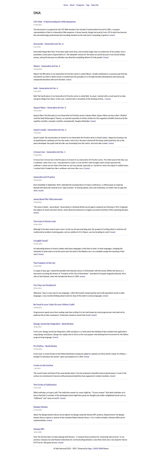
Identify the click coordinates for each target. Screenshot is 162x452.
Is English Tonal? (41, 241)
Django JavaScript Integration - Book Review (54, 324)
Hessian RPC (39, 429)
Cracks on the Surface (43, 365)
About (72, 5)
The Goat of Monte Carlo (45, 221)
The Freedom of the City (44, 263)
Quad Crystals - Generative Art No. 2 (50, 130)
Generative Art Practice (44, 177)
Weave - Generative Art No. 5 (47, 66)
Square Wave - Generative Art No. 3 (50, 108)
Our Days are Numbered (45, 285)
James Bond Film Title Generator (48, 199)
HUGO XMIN (98, 449)
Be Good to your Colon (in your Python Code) (54, 305)
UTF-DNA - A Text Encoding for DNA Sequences (55, 22)
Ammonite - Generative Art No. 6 (48, 44)
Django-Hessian (41, 407)
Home (66, 5)
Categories (80, 5)
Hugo (90, 449)
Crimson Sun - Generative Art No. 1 (49, 152)
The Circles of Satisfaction (45, 385)
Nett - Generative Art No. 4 (46, 88)
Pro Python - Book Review (45, 346)
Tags (87, 5)
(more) (112, 35)
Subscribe (94, 5)
